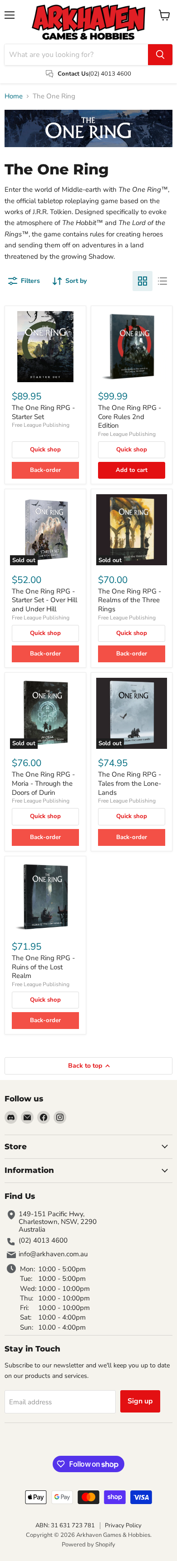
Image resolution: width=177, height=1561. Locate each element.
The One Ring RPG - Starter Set (43, 412)
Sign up (140, 1401)
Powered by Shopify (88, 1545)
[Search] (160, 54)
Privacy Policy (123, 1525)
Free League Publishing (40, 425)
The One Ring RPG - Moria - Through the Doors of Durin (43, 783)
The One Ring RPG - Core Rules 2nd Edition (129, 416)
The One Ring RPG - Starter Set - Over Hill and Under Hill (44, 600)
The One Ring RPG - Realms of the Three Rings (129, 600)
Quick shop (45, 449)
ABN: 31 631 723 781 (65, 1525)
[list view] (162, 281)
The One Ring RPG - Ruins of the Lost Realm (43, 966)
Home (14, 96)
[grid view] (142, 281)
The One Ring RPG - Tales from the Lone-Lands (129, 783)
